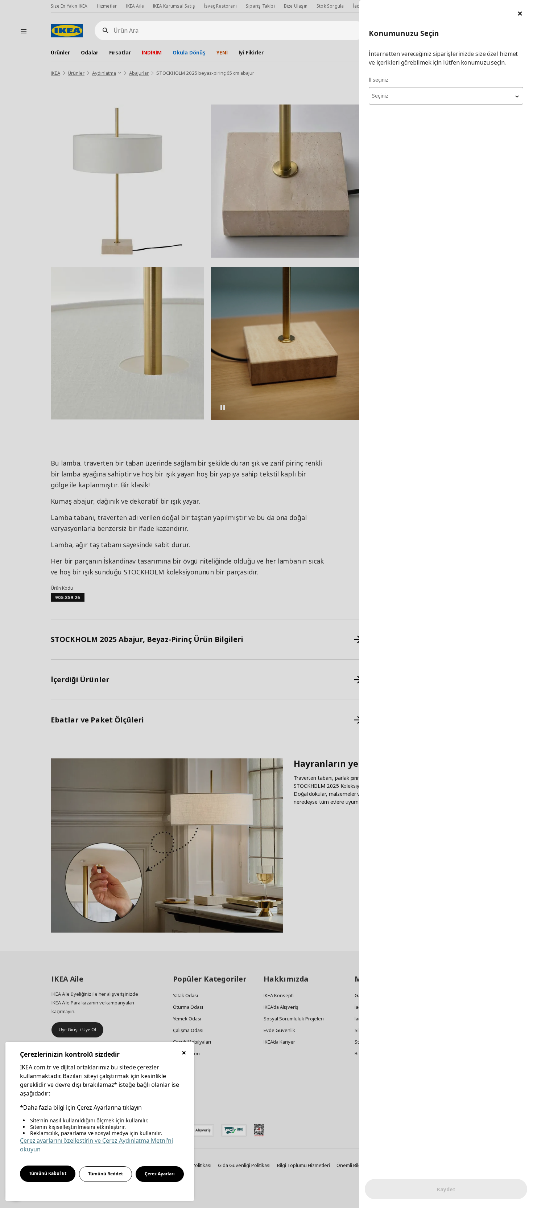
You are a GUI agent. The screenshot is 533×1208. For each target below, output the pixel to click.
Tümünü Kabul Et (47, 1173)
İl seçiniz (378, 79)
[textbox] (446, 95)
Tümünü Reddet (105, 1174)
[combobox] (446, 96)
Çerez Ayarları (160, 1174)
